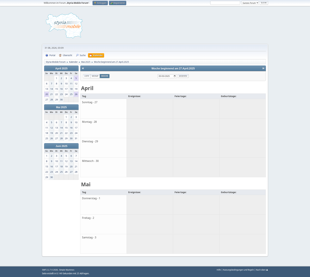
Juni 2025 (61, 146)
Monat (95, 76)
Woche (104, 76)
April (87, 88)
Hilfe (219, 269)
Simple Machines (66, 270)
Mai (86, 184)
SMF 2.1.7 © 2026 (50, 270)
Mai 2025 (61, 107)
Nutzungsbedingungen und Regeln (238, 269)
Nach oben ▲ (262, 269)
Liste (86, 76)
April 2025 (61, 68)
